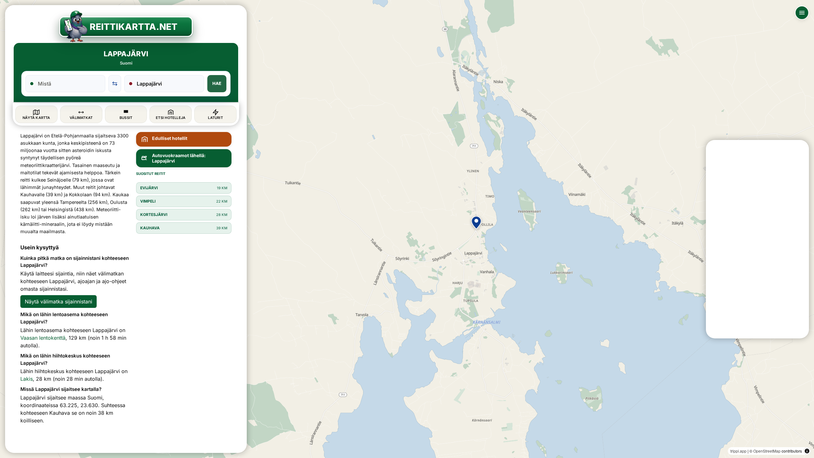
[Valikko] (802, 13)
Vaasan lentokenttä (43, 338)
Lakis (26, 379)
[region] (407, 229)
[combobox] (69, 83)
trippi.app (738, 451)
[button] (476, 222)
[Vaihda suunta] (114, 83)
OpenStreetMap (767, 451)
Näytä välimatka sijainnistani (58, 301)
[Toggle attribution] (807, 451)
